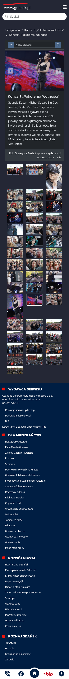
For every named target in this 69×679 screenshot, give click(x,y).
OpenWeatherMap (36, 427)
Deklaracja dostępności (18, 415)
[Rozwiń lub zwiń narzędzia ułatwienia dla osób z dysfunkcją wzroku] (61, 674)
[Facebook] (21, 674)
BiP (7, 421)
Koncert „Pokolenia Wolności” (44, 30)
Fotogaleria (12, 30)
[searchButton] (58, 45)
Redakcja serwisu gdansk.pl (20, 410)
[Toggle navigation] (65, 7)
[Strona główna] (7, 674)
